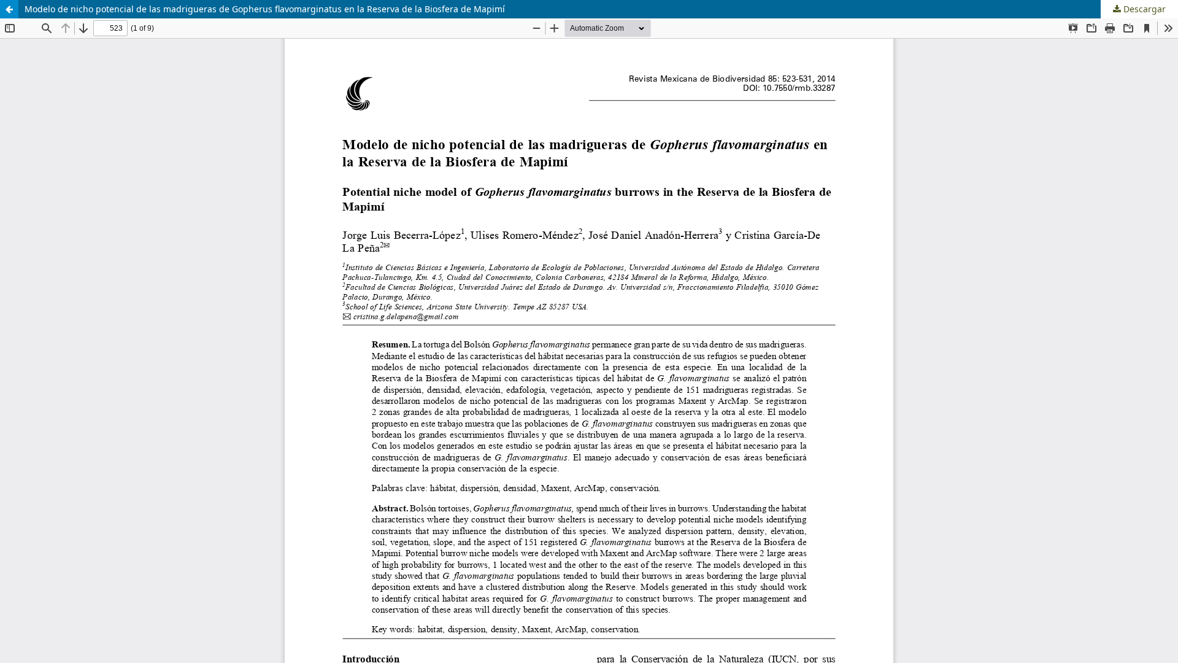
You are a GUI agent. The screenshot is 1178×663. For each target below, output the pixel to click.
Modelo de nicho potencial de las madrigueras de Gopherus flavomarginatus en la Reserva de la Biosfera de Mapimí (265, 9)
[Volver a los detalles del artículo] (9, 9)
